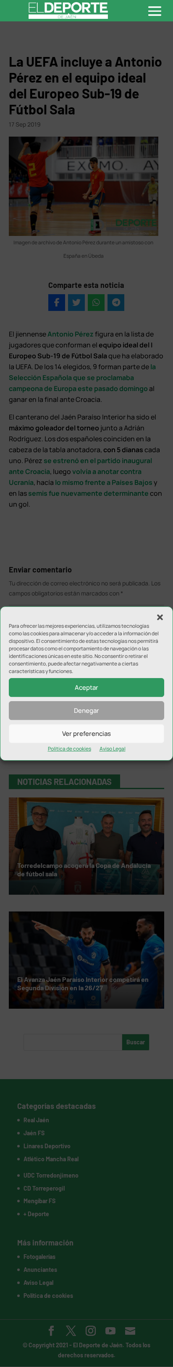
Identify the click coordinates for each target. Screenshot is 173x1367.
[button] (160, 617)
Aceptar (86, 687)
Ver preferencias (86, 733)
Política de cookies (69, 748)
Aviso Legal (113, 748)
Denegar (86, 710)
